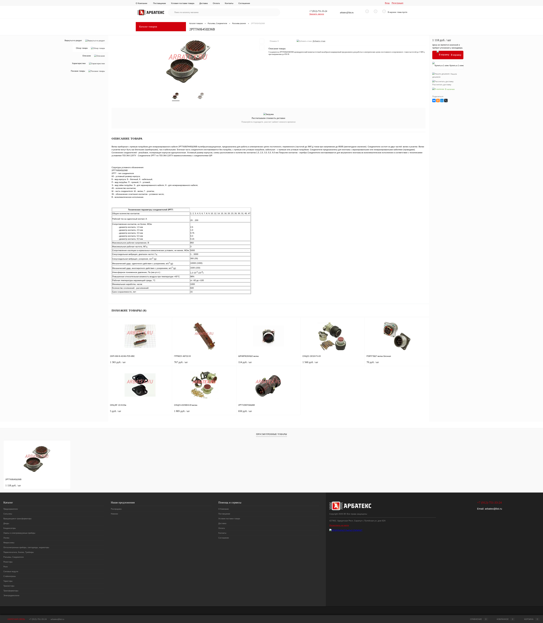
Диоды (6, 523)
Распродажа (116, 509)
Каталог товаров (148, 26)
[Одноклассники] (438, 100)
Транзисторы (8, 586)
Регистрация (397, 3)
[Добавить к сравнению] (261, 47)
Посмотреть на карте (339, 525)
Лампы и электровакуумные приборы (19, 533)
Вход (387, 3)
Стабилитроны (9, 576)
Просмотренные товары (271, 434)
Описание (86, 56)
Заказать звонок (316, 14)
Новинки (114, 514)
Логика (6, 538)
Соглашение (244, 3)
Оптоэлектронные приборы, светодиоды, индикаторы (26, 547)
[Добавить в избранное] (261, 41)
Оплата (216, 3)
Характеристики (79, 63)
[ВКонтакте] (434, 100)
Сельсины (7, 514)
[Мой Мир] (442, 100)
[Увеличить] (188, 62)
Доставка (203, 3)
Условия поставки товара (182, 3)
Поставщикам (159, 3)
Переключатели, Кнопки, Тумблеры (18, 552)
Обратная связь (16, 619)
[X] (446, 100)
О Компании (141, 3)
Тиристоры (7, 581)
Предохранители (10, 509)
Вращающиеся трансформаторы (17, 519)
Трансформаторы (10, 591)
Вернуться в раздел (73, 40)
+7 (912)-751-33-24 (38, 619)
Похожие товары (78, 71)
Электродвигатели (11, 595)
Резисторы (7, 562)
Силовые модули (10, 571)
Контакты (229, 3)
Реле (5, 567)
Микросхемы (8, 543)
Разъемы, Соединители (13, 557)
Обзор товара (82, 48)
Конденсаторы (9, 528)
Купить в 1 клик (457, 65)
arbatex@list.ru (493, 508)
